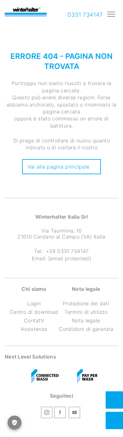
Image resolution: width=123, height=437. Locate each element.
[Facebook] (60, 413)
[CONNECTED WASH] (45, 376)
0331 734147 (84, 14)
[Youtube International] (74, 413)
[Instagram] (46, 413)
